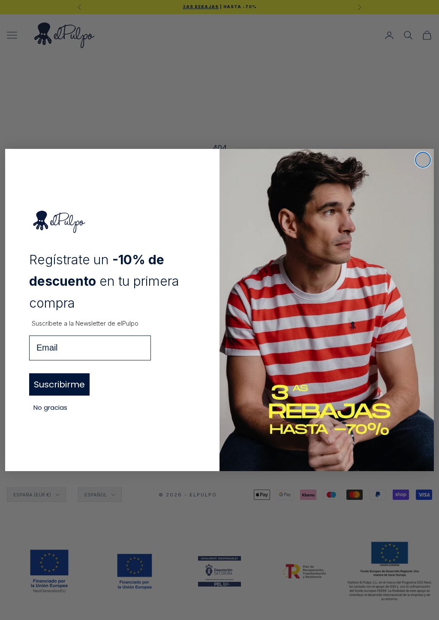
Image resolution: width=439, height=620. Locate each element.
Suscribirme (59, 384)
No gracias (50, 407)
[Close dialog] (422, 159)
